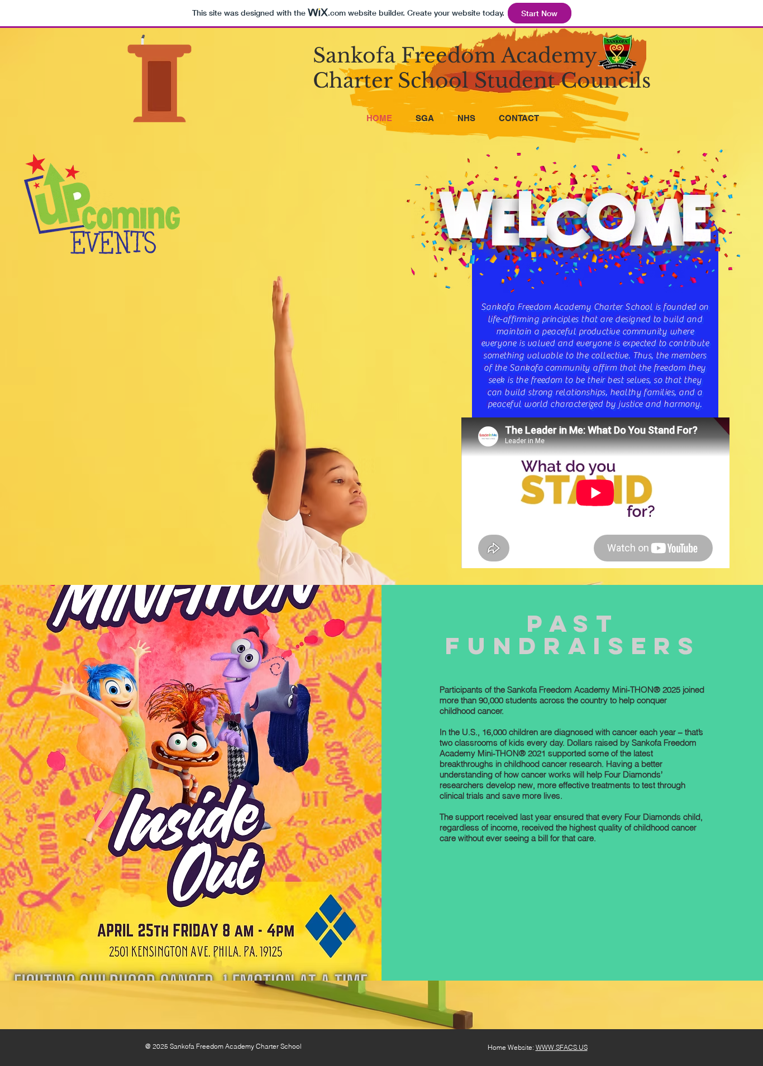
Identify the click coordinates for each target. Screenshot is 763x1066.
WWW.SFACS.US (562, 1047)
